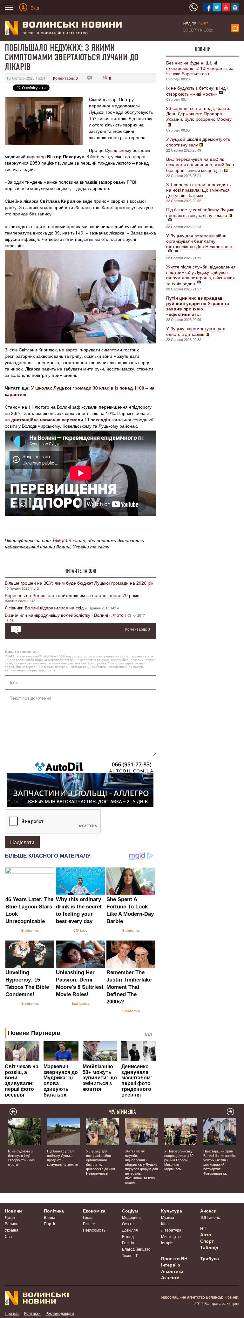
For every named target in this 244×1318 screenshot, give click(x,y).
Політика (54, 1210)
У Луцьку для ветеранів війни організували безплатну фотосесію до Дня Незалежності (200, 240)
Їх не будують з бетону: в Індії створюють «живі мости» (197, 91)
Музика (167, 1217)
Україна (11, 1230)
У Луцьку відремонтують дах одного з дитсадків (195, 331)
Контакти (32, 1313)
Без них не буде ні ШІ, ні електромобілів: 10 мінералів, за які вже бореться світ (200, 68)
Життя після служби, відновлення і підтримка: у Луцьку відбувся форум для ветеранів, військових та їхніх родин (201, 275)
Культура (171, 1210)
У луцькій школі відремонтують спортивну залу (198, 142)
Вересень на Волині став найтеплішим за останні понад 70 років (72, 595)
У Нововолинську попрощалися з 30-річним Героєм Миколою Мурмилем (179, 1159)
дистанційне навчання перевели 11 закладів (60, 419)
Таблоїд (209, 1247)
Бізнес (89, 1223)
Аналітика (172, 1271)
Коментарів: (65, 78)
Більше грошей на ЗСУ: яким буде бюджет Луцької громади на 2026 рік (79, 583)
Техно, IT (130, 1255)
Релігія (128, 1242)
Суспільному (118, 150)
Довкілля (130, 1230)
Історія (167, 1242)
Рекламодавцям (59, 1313)
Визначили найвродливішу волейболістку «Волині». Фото (64, 615)
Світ (8, 1236)
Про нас (12, 1313)
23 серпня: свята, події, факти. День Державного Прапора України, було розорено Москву (199, 113)
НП (203, 1228)
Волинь (11, 1223)
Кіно (165, 1223)
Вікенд (128, 1236)
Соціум (130, 1210)
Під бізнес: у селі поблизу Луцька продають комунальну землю (200, 212)
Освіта (128, 1223)
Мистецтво (171, 1236)
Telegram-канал (68, 540)
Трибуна (209, 1258)
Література (171, 1230)
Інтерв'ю (170, 1264)
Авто (205, 1234)
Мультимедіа (122, 1111)
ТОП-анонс (210, 1217)
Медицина (131, 1217)
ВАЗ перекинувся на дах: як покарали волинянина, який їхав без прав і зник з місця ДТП (200, 164)
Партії (49, 1223)
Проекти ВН (174, 1258)
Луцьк (10, 1217)
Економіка (94, 1210)
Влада (49, 1217)
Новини (203, 49)
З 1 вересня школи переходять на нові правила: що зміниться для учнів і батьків (198, 189)
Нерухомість (94, 1230)
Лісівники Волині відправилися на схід (44, 607)
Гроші (88, 1217)
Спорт (207, 1241)
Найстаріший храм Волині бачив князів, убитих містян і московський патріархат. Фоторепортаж (219, 1162)
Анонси (208, 1210)
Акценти (170, 1277)
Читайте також (80, 570)
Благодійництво (136, 1249)
